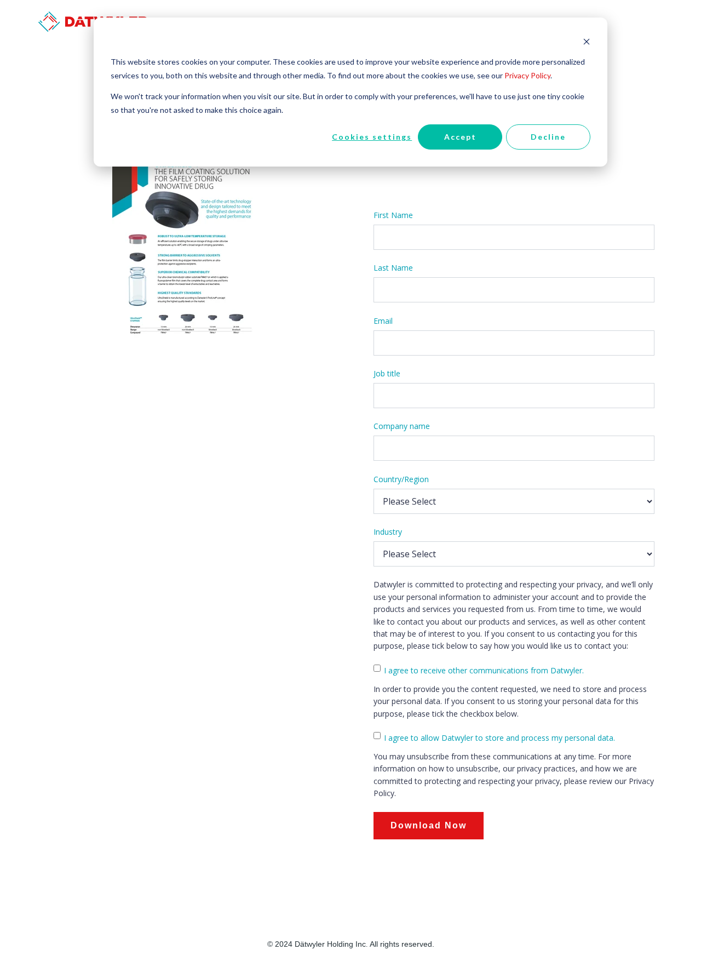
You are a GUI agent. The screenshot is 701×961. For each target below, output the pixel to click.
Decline (548, 136)
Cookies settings (372, 136)
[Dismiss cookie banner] (586, 41)
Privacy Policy (527, 75)
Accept (460, 136)
